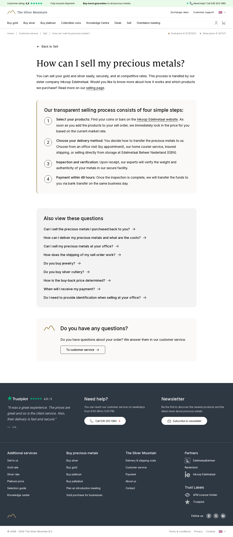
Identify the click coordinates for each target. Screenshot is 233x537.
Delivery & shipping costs (141, 460)
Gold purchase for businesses (84, 495)
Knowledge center (18, 495)
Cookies (210, 531)
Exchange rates (180, 12)
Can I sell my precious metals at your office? (79, 246)
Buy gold (12, 22)
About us (131, 481)
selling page (95, 88)
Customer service (28, 33)
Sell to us (12, 460)
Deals (118, 22)
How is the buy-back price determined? (75, 280)
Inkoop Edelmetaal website (157, 119)
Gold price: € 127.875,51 (183, 33)
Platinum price (15, 481)
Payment (131, 474)
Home (10, 33)
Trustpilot (198, 501)
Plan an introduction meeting (83, 488)
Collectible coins (71, 22)
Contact (130, 488)
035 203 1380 (218, 3)
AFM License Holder (205, 494)
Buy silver (29, 22)
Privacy (198, 531)
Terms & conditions (180, 531)
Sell (129, 22)
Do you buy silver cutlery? (64, 272)
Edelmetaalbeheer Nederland (200, 464)
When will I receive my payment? (70, 289)
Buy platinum (48, 22)
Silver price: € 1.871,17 (214, 33)
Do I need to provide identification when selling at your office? (93, 297)
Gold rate (12, 467)
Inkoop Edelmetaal (204, 474)
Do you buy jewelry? (60, 263)
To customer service (80, 350)
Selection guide (16, 488)
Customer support (203, 12)
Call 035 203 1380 (106, 421)
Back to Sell (49, 46)
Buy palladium (74, 481)
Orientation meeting (148, 22)
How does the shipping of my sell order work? (80, 255)
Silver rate (13, 474)
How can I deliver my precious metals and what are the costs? (93, 238)
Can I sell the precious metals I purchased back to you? (87, 229)
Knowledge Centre (97, 22)
